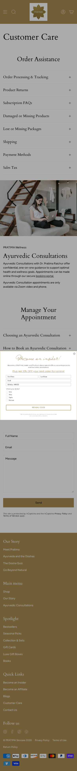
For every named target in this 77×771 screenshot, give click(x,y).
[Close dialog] (74, 354)
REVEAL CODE (38, 408)
